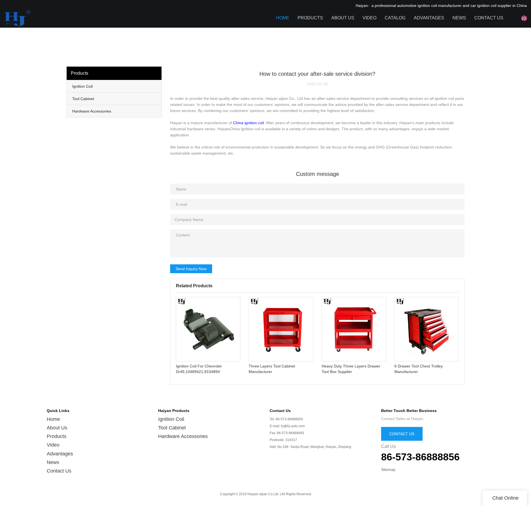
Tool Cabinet (172, 428)
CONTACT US (401, 434)
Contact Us (488, 17)
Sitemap (388, 469)
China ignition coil (248, 123)
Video (369, 17)
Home (282, 17)
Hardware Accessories (183, 436)
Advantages (429, 17)
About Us (342, 17)
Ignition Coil (171, 419)
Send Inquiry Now (191, 269)
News (459, 17)
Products (310, 17)
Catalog (395, 17)
